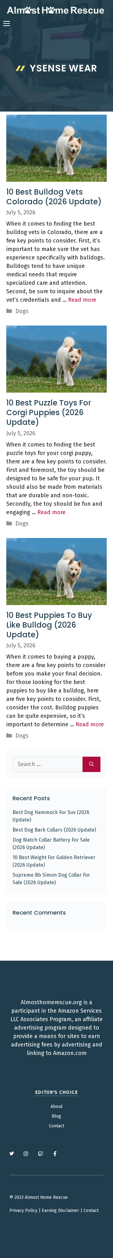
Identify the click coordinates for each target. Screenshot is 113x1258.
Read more (82, 299)
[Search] (91, 764)
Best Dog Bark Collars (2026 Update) (54, 830)
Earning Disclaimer (60, 1210)
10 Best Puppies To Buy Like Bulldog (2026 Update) (49, 625)
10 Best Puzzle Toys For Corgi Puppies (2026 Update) (48, 412)
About (56, 1106)
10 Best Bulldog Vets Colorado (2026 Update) (54, 197)
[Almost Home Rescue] (55, 10)
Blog (56, 1116)
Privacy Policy (23, 1210)
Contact (56, 1126)
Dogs (22, 311)
